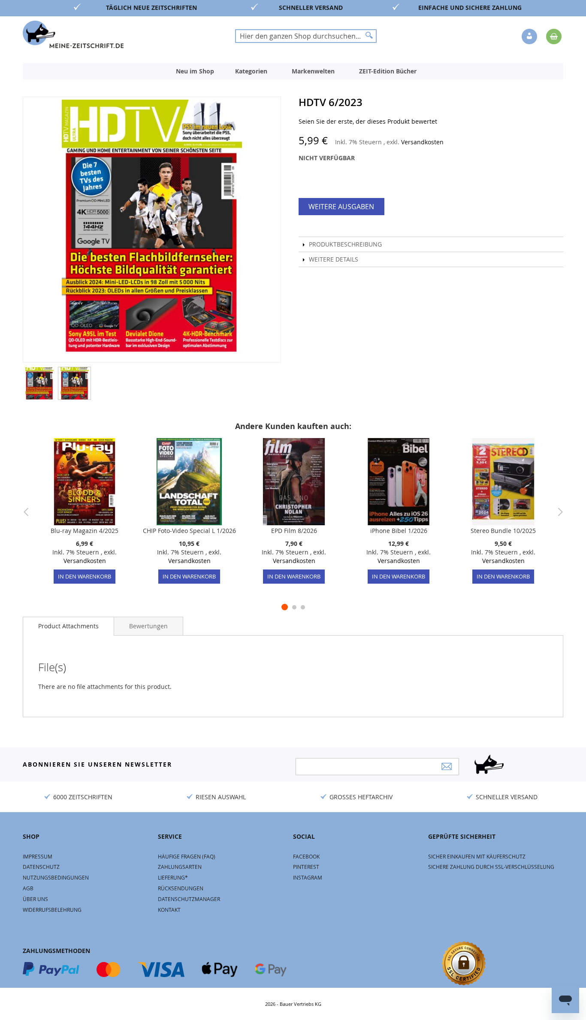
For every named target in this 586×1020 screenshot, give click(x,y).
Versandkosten (422, 142)
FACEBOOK (306, 856)
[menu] (293, 71)
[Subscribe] (446, 766)
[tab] (68, 626)
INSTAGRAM (307, 877)
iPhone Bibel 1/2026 (398, 531)
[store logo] (73, 34)
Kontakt (169, 909)
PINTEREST (306, 866)
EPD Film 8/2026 (294, 531)
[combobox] (306, 36)
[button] (530, 37)
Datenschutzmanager (189, 898)
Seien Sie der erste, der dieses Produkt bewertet (368, 121)
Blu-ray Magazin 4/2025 (84, 531)
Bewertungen (148, 626)
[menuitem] (195, 71)
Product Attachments (68, 626)
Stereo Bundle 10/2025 (503, 531)
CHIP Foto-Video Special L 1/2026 (189, 531)
